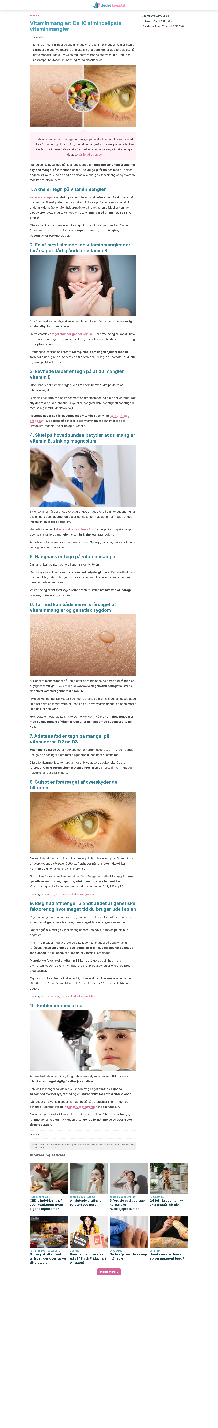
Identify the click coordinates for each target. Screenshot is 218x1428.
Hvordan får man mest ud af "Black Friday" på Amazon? (88, 1258)
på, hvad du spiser (90, 154)
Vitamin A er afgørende (80, 1106)
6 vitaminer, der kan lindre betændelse (70, 996)
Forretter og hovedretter (45, 1251)
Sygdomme (116, 1251)
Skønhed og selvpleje (82, 1197)
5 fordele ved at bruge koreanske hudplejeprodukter (127, 1205)
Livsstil (74, 1251)
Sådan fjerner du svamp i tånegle (128, 1256)
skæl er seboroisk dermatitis (74, 529)
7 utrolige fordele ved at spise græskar (70, 894)
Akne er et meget (41, 197)
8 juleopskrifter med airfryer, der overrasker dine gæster (48, 1258)
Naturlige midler (40, 1197)
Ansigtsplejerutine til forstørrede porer (86, 1203)
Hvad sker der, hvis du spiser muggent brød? (167, 1256)
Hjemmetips (157, 1197)
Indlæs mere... (109, 1271)
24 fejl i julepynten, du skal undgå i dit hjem (167, 1203)
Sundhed (34, 15)
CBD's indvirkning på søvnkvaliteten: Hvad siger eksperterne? (46, 1205)
